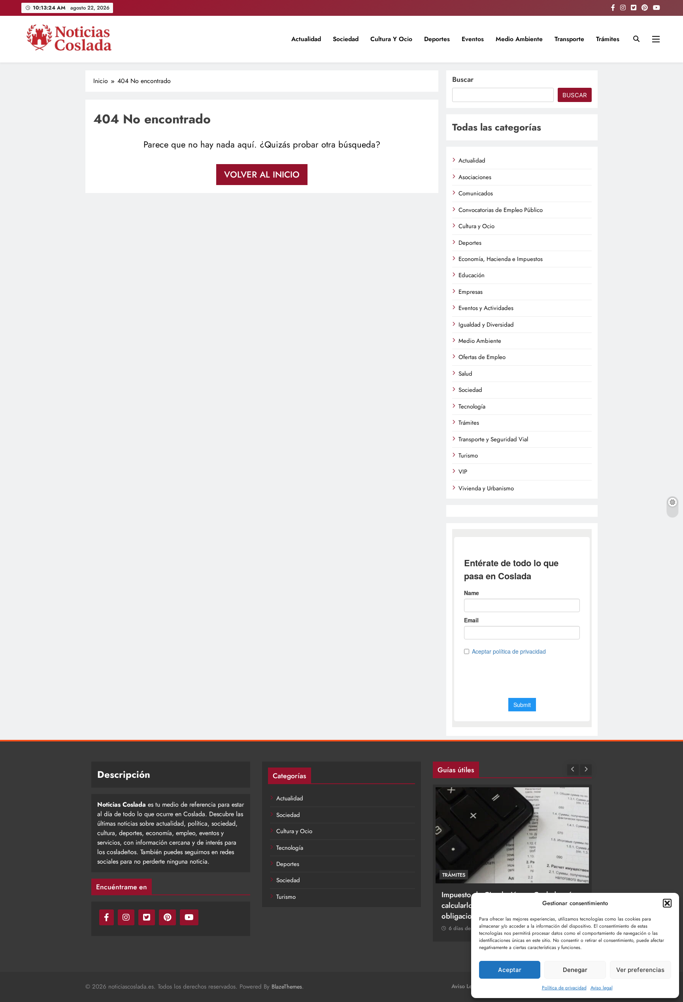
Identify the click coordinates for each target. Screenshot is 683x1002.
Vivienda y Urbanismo (486, 488)
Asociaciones (474, 177)
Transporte (569, 38)
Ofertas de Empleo (482, 357)
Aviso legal (602, 987)
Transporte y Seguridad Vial (493, 439)
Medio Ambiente (519, 38)
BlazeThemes (287, 987)
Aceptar (509, 970)
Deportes (437, 38)
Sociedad (345, 38)
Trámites (607, 38)
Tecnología (471, 406)
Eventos (473, 38)
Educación (471, 275)
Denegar (575, 970)
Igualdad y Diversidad (486, 324)
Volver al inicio (262, 174)
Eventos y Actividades (485, 308)
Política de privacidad (564, 987)
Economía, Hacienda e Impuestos (500, 259)
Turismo (468, 455)
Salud (465, 373)
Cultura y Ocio (391, 38)
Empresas (470, 291)
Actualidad (306, 38)
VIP (462, 471)
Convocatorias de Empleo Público (500, 210)
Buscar (463, 79)
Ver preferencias (640, 970)
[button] (667, 903)
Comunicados (475, 193)
